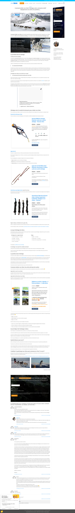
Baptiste (17, 417)
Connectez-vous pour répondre (45, 415)
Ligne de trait (13, 151)
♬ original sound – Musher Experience (27, 106)
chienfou (15, 426)
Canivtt (34, 3)
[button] (61, 3)
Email (12, 383)
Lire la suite (35, 145)
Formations (50, 3)
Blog (54, 3)
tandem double (24, 257)
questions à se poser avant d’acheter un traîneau (41, 226)
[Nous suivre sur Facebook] (61, 0)
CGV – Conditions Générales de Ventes (38, 510)
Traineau (30, 6)
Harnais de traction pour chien (16, 114)
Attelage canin (44, 3)
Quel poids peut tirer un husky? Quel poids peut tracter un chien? (20, 364)
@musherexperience (23, 101)
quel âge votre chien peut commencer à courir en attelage (32, 356)
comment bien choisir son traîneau (28, 226)
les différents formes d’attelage (19, 244)
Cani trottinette (39, 3)
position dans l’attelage (40, 255)
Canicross (30, 3)
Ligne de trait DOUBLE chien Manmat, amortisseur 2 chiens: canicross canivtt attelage (40, 167)
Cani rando (26, 3)
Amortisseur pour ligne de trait (16, 190)
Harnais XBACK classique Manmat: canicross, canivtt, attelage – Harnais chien (39, 120)
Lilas (15, 432)
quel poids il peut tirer (45, 356)
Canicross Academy (55, 0)
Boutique (21, 3)
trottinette (43, 180)
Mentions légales (29, 510)
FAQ (55, 3)
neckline (43, 80)
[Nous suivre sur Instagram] (62, 0)
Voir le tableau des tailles (35, 142)
